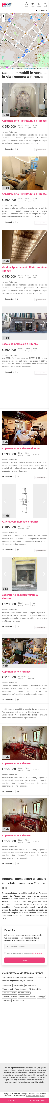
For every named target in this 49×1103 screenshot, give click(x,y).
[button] (26, 4)
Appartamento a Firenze (16, 671)
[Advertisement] (24, 392)
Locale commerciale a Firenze (20, 344)
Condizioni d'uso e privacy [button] (35, 1096)
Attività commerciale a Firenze (20, 521)
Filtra (12, 1101)
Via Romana (7, 1000)
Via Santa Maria (18, 1000)
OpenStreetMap (29, 68)
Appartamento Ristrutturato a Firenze (24, 120)
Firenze (5, 980)
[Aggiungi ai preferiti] (18, 149)
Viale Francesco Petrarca (27, 997)
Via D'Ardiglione (30, 985)
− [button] (3, 19)
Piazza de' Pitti (18, 985)
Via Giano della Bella (9, 993)
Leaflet (13, 68)
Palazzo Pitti (7, 985)
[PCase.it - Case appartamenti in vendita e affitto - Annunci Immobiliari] (7, 3)
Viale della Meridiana (10, 997)
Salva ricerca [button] (38, 1101)
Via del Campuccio (21, 989)
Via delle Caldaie (35, 989)
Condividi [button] (42, 11)
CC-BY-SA (45, 68)
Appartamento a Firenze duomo (21, 448)
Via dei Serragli (8, 989)
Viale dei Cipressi (24, 993)
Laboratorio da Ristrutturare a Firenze (20, 596)
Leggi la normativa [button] (37, 953)
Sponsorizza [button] (9, 149)
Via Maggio (41, 997)
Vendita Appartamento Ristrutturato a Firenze (24, 269)
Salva (24, 960)
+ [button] (3, 16)
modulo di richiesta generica (26, 715)
